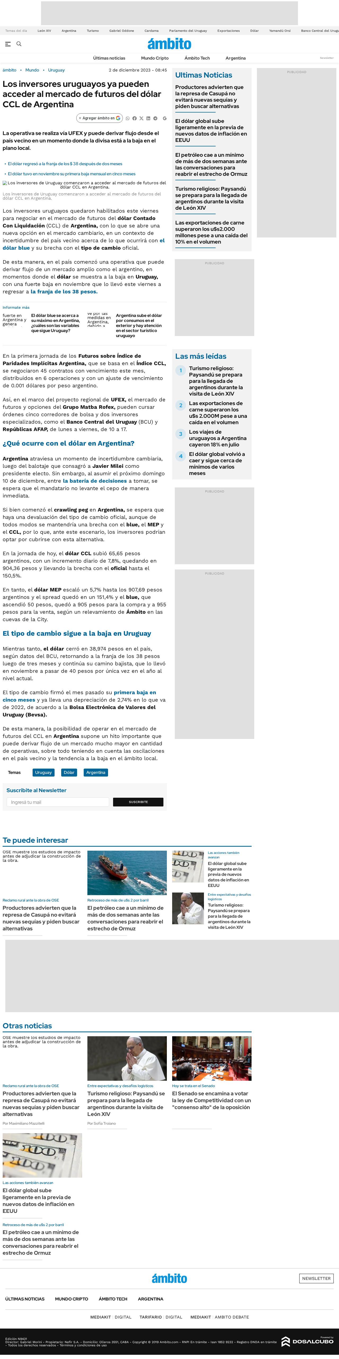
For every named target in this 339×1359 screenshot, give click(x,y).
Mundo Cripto (155, 58)
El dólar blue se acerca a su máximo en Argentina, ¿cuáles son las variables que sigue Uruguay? (55, 323)
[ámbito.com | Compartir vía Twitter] (141, 117)
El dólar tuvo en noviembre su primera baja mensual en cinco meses (71, 174)
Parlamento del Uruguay (188, 31)
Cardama (152, 31)
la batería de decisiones (95, 481)
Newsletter (327, 57)
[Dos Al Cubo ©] (308, 1341)
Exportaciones (228, 31)
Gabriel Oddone (121, 31)
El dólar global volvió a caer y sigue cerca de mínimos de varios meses (217, 464)
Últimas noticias (109, 58)
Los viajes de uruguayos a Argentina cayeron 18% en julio (218, 438)
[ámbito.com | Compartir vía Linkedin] (148, 117)
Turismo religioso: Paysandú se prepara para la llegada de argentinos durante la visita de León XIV (211, 198)
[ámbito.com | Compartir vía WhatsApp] (128, 117)
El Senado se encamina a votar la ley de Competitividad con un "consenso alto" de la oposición (211, 1100)
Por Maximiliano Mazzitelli (23, 1123)
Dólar (254, 31)
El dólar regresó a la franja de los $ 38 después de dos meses (65, 164)
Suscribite (138, 802)
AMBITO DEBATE (219, 1317)
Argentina (69, 31)
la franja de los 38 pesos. (64, 291)
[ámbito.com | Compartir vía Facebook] (134, 117)
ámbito (9, 70)
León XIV (44, 31)
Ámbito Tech (197, 58)
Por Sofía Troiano (101, 1123)
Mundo (32, 70)
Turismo (93, 31)
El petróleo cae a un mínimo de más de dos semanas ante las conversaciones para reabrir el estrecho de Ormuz (211, 164)
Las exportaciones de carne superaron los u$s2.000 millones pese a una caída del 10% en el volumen (211, 232)
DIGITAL (111, 1317)
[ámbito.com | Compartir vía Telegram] (155, 117)
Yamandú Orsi (280, 31)
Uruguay (56, 70)
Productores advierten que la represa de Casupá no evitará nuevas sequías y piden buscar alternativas (209, 97)
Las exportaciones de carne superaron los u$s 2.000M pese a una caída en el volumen (218, 413)
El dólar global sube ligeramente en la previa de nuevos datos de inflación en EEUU (211, 130)
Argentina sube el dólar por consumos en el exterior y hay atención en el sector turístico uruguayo (139, 326)
